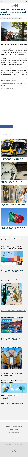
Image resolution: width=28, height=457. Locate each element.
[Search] (26, 1)
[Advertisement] (14, 107)
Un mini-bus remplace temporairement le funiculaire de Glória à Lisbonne (12, 159)
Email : (3, 395)
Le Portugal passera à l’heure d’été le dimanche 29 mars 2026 (11, 182)
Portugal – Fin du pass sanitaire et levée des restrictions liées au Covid (13, 228)
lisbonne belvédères (5, 18)
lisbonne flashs (16, 18)
